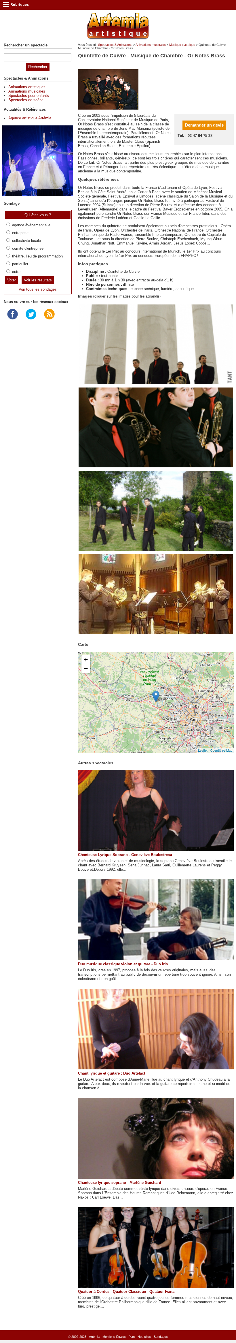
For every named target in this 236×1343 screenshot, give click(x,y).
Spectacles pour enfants (28, 95)
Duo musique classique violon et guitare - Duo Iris (123, 964)
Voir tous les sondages (38, 289)
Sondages (161, 1336)
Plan (132, 1336)
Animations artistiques (26, 87)
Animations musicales (151, 44)
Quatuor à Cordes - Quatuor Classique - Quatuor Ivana (126, 1291)
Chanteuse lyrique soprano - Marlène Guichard (119, 1182)
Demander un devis (204, 125)
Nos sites (144, 1336)
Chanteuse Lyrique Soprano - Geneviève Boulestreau (125, 855)
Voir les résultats (38, 280)
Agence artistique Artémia (29, 118)
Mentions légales (114, 1336)
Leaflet (203, 750)
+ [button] (86, 659)
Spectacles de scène (25, 100)
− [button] (86, 668)
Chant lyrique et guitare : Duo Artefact (111, 1073)
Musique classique (182, 44)
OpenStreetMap (221, 750)
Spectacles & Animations (115, 44)
